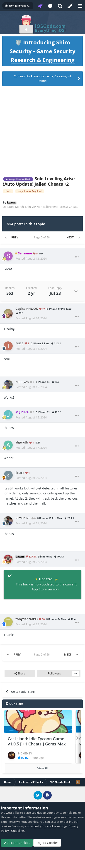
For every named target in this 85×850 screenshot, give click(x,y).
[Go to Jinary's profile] (8, 475)
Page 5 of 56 (42, 237)
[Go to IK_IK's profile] (11, 755)
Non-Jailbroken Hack (19, 179)
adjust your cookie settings (49, 826)
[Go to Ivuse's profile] (8, 345)
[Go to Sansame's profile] (8, 255)
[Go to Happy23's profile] (8, 384)
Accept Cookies (18, 843)
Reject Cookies (47, 843)
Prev (14, 237)
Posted (31, 258)
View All (42, 768)
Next (70, 237)
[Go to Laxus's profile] (8, 559)
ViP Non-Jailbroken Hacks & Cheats (55, 207)
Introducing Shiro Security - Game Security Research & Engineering (42, 51)
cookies (37, 813)
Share (21, 673)
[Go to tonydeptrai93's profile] (8, 621)
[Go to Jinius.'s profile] (8, 414)
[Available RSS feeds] (78, 782)
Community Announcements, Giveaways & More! (42, 78)
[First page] (6, 237)
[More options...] (76, 257)
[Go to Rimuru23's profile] (8, 520)
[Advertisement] (42, 131)
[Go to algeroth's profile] (8, 445)
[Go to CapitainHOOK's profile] (8, 313)
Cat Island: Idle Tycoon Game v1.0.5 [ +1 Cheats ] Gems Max (37, 741)
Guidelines (18, 831)
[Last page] (79, 237)
